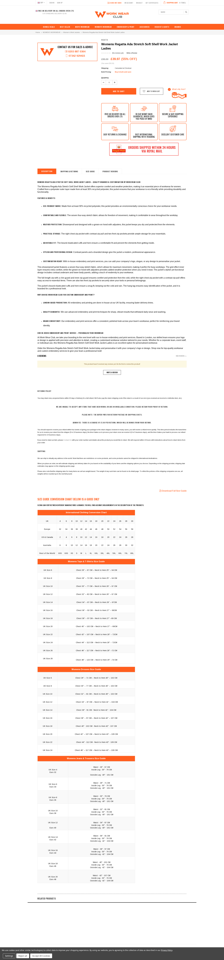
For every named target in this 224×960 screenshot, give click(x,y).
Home (38, 32)
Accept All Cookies (41, 955)
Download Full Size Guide (174, 491)
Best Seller (65, 26)
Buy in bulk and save (123, 72)
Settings (9, 955)
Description (46, 171)
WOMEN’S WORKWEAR (103, 26)
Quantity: (105, 78)
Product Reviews (110, 171)
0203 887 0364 (115, 3)
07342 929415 (77, 55)
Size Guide (90, 171)
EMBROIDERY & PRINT (125, 26)
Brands (177, 26)
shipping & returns (69, 171)
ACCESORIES (144, 26)
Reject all (22, 955)
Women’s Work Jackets (71, 32)
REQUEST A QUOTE (162, 26)
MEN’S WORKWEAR (82, 26)
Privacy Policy (166, 950)
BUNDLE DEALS (49, 26)
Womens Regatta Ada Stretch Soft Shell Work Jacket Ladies (104, 32)
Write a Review (132, 53)
